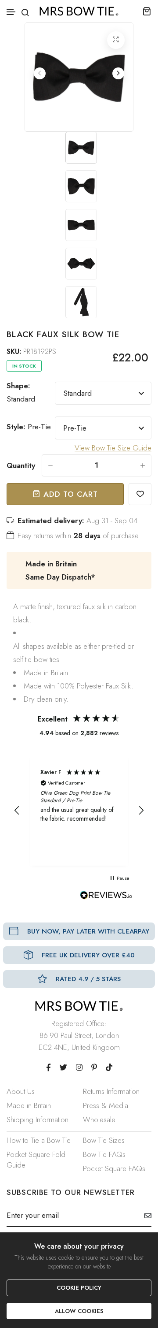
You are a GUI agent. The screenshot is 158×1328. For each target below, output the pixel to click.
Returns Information (111, 1091)
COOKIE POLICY (79, 1287)
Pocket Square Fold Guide (36, 1159)
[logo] (79, 11)
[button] (11, 12)
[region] (79, 810)
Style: (29, 426)
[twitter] (63, 1067)
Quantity (21, 465)
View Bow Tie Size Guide (113, 448)
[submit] (144, 1215)
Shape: (21, 392)
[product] (116, 40)
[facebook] (48, 1067)
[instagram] (79, 1067)
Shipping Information (37, 1119)
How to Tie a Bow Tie (39, 1140)
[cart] (146, 11)
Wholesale (99, 1119)
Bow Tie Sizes (104, 1140)
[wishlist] (140, 494)
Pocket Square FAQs (114, 1168)
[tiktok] (109, 1067)
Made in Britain (29, 1105)
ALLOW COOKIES (79, 1311)
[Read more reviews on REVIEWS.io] (106, 897)
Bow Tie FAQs (104, 1154)
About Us (21, 1091)
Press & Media (105, 1105)
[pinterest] (94, 1067)
